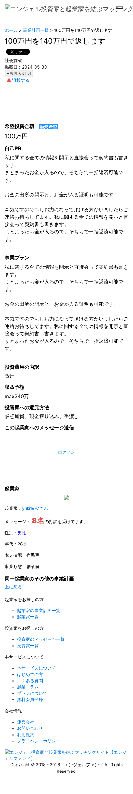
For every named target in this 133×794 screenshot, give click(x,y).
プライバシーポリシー (38, 740)
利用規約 (25, 734)
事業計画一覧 (36, 30)
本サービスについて (36, 668)
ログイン (66, 452)
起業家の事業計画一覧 (38, 610)
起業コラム (28, 686)
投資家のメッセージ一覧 (41, 639)
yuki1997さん (35, 508)
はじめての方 (30, 674)
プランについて (32, 693)
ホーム (11, 30)
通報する (20, 80)
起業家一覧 (28, 616)
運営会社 (25, 722)
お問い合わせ (30, 728)
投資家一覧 (28, 645)
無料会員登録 (30, 699)
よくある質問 (30, 680)
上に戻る (13, 586)
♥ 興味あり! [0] (19, 73)
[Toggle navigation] (119, 8)
